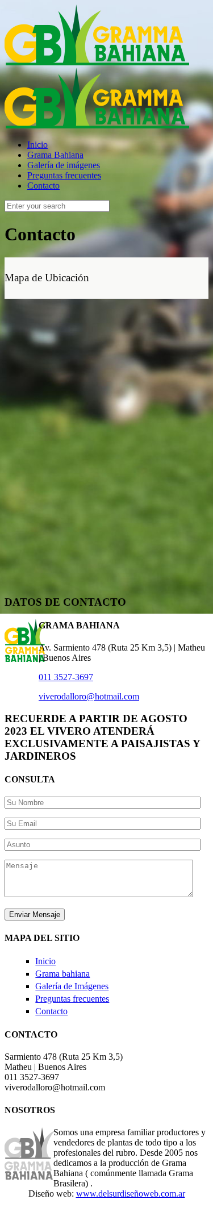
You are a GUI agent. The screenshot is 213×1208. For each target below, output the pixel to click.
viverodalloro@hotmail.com (89, 696)
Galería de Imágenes (71, 986)
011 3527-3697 (66, 677)
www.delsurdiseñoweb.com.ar (130, 1193)
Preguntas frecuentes (72, 998)
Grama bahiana (62, 973)
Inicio (45, 961)
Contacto (51, 1011)
